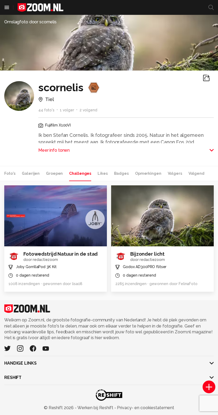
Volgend (196, 173)
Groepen (54, 173)
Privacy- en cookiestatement (145, 407)
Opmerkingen (148, 173)
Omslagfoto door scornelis (30, 21)
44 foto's (46, 110)
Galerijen (31, 173)
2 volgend (88, 110)
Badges (121, 173)
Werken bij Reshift (95, 407)
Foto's (9, 173)
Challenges (80, 173)
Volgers (175, 173)
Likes (102, 173)
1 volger (67, 110)
